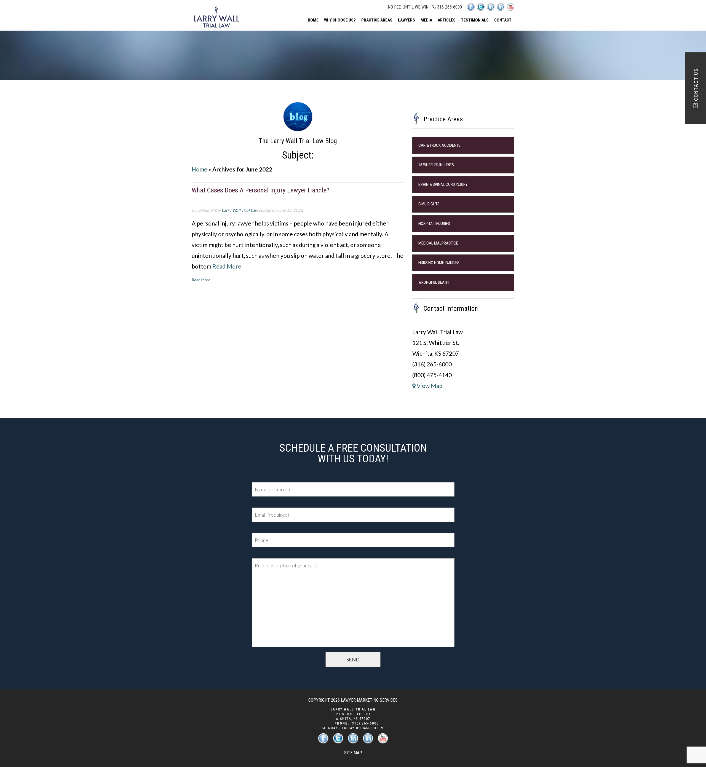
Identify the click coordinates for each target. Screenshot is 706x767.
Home (313, 20)
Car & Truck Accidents (439, 145)
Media (426, 20)
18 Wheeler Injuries (436, 164)
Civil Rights (429, 204)
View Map (429, 385)
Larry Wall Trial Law (239, 210)
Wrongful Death (433, 282)
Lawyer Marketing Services (369, 700)
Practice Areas (376, 20)
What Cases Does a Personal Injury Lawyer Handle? (260, 190)
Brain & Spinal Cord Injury (442, 184)
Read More (226, 266)
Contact (503, 20)
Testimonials (475, 20)
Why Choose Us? (340, 20)
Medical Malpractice (438, 243)
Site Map (353, 752)
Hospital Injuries (434, 223)
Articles (447, 20)
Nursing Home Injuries (438, 262)
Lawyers (406, 20)
